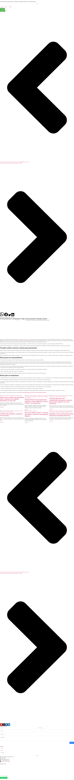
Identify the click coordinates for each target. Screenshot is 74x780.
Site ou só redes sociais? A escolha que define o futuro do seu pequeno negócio (37, 414)
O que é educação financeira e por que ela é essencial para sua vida (32, 392)
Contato (10, 6)
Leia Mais (2, 407)
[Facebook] (6, 724)
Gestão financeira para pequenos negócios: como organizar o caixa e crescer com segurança (36, 401)
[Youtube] (1, 724)
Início (2, 6)
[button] (2, 315)
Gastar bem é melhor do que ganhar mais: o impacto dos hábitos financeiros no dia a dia (12, 399)
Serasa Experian (27, 339)
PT (1, 775)
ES (7, 775)
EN (4, 775)
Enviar (72, 742)
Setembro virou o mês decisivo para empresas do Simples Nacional (61, 414)
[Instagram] (4, 724)
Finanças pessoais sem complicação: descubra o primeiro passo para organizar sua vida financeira (60, 401)
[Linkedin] (9, 724)
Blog (6, 6)
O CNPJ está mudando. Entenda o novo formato (11, 414)
